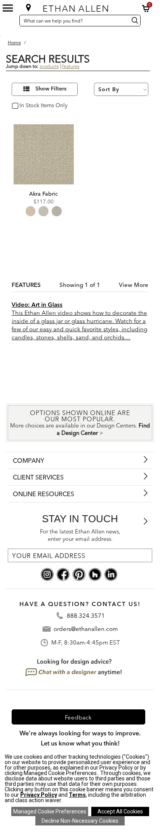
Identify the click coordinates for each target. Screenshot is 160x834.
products (49, 66)
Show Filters (50, 88)
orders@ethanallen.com (86, 628)
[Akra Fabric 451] (44, 154)
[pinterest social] (79, 574)
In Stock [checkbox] (28, 105)
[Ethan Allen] (80, 7)
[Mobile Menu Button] (8, 8)
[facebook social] (63, 574)
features (70, 66)
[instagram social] (47, 574)
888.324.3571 (86, 615)
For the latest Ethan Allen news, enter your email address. (80, 535)
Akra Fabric (43, 193)
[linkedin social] (110, 574)
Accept (120, 811)
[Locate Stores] (28, 7)
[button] (146, 8)
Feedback (78, 717)
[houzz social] (95, 574)
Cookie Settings (49, 811)
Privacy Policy (38, 795)
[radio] (31, 211)
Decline (80, 820)
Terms (77, 795)
